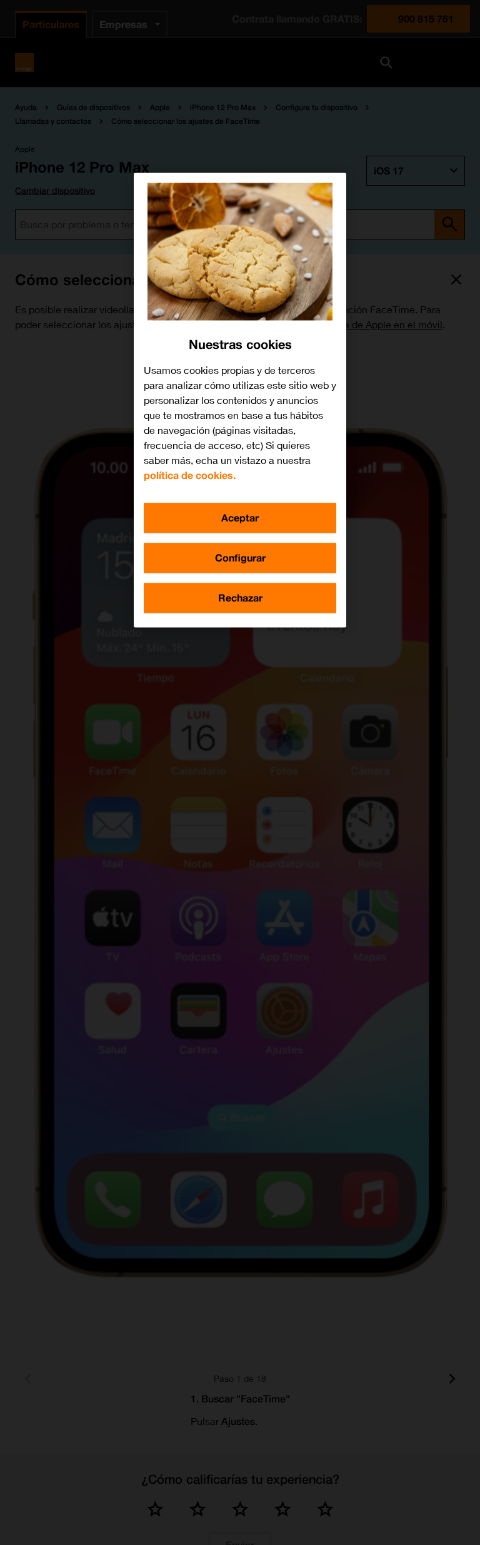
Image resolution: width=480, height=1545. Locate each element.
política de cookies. (190, 474)
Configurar (240, 557)
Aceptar (240, 517)
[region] (240, 400)
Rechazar (240, 597)
